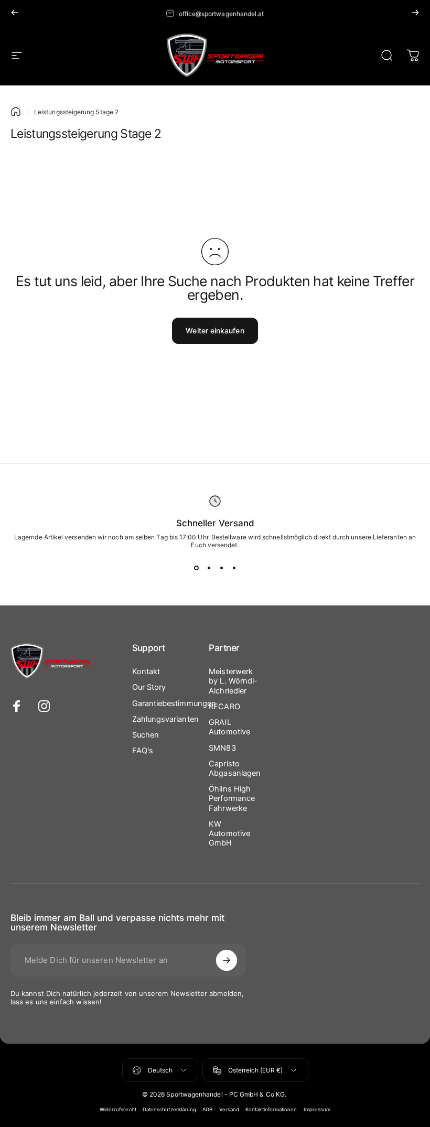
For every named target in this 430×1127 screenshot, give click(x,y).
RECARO (224, 706)
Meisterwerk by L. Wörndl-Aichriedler (233, 681)
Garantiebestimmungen (174, 703)
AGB (207, 1109)
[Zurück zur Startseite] (15, 111)
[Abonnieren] (226, 960)
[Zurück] (14, 12)
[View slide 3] (221, 567)
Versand (229, 1109)
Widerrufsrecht (118, 1109)
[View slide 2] (208, 567)
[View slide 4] (234, 567)
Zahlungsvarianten (165, 719)
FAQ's (142, 750)
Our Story (149, 687)
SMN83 (222, 748)
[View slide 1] (196, 567)
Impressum (317, 1109)
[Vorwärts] (415, 12)
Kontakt (146, 671)
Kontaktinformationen (271, 1109)
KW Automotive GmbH (229, 833)
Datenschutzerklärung (170, 1109)
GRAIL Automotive (229, 727)
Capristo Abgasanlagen (235, 768)
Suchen (145, 735)
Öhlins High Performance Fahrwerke (232, 798)
